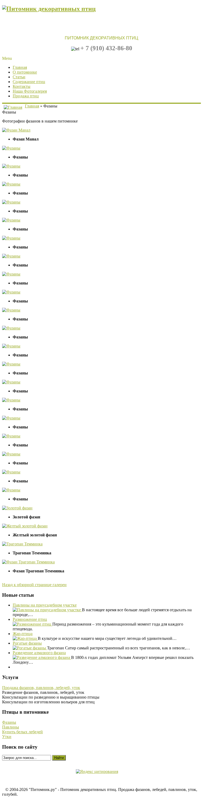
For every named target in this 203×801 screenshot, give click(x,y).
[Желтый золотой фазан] (25, 526)
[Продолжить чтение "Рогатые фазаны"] (30, 648)
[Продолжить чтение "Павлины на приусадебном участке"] (47, 610)
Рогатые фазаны (27, 643)
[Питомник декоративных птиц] (49, 8)
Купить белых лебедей (22, 732)
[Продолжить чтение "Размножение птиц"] (32, 624)
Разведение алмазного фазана (39, 652)
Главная (20, 67)
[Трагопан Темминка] (22, 544)
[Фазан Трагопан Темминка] (28, 562)
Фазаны (9, 722)
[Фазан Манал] (16, 130)
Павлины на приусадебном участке (45, 605)
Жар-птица (23, 633)
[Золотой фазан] (17, 508)
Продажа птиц (26, 96)
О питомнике (25, 72)
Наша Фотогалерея (30, 91)
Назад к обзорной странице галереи (34, 584)
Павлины (10, 727)
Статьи (19, 77)
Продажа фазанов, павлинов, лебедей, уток (41, 687)
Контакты (21, 86)
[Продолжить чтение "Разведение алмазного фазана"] (42, 657)
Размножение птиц (30, 619)
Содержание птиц (29, 81)
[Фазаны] (11, 148)
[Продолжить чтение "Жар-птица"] (25, 638)
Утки (6, 736)
